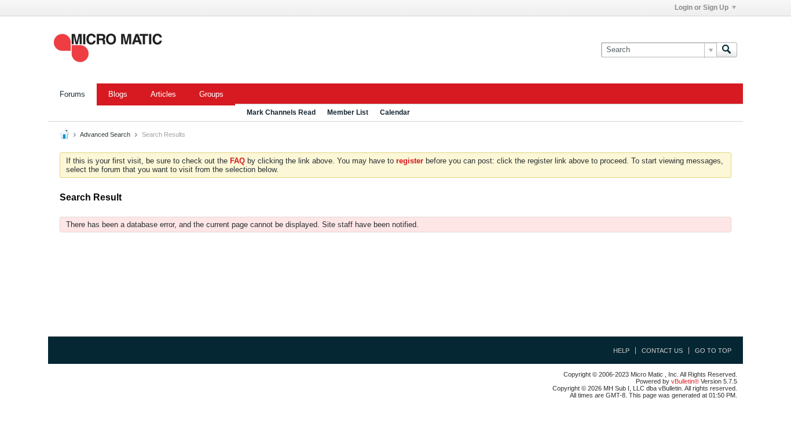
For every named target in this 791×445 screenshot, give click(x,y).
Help (621, 350)
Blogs (117, 94)
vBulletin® (685, 381)
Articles (163, 94)
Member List (347, 112)
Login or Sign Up (701, 7)
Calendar (395, 112)
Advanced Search (105, 134)
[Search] (726, 49)
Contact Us (662, 350)
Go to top (713, 350)
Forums (72, 94)
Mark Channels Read (281, 112)
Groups (211, 94)
